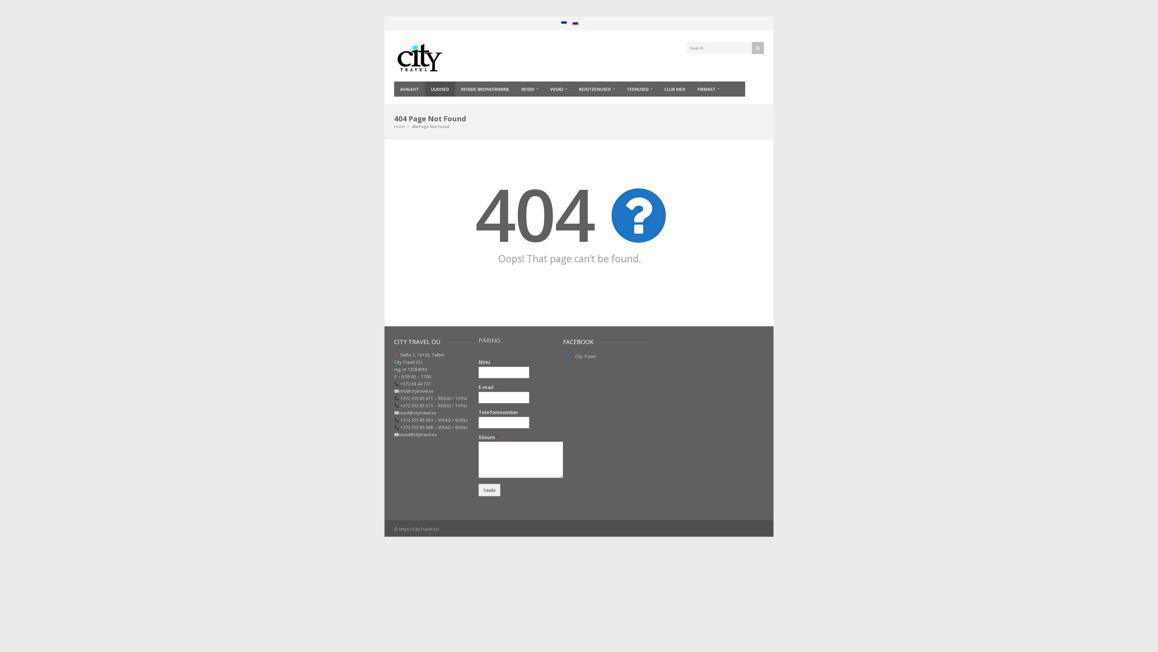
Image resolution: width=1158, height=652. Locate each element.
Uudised (440, 89)
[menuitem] (564, 23)
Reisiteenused (595, 89)
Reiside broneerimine (485, 89)
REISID (527, 89)
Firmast (707, 89)
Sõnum (489, 437)
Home (399, 126)
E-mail (488, 387)
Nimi (486, 362)
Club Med (674, 89)
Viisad (556, 89)
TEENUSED (638, 89)
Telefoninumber (498, 412)
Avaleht (409, 89)
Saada (489, 490)
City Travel (585, 356)
